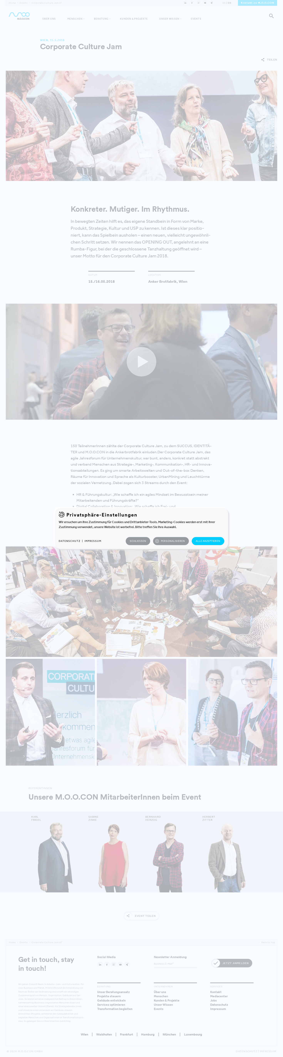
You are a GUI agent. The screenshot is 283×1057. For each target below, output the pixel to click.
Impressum (93, 541)
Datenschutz (69, 541)
